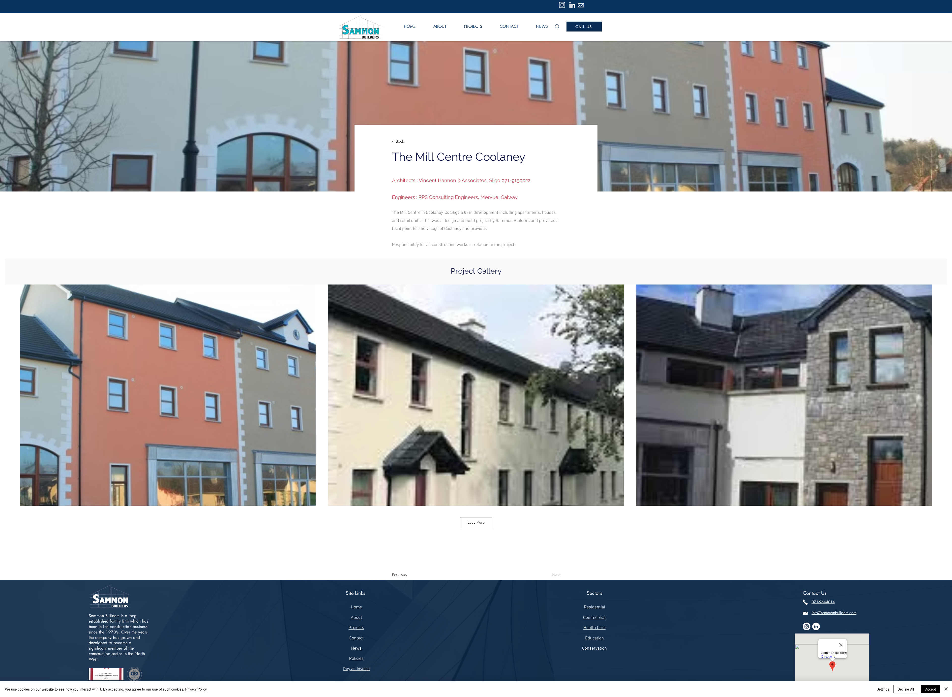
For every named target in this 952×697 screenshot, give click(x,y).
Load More (476, 522)
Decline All (905, 689)
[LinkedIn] (572, 5)
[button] (557, 26)
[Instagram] (562, 5)
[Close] (946, 689)
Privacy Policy (196, 689)
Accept (930, 689)
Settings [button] (883, 689)
